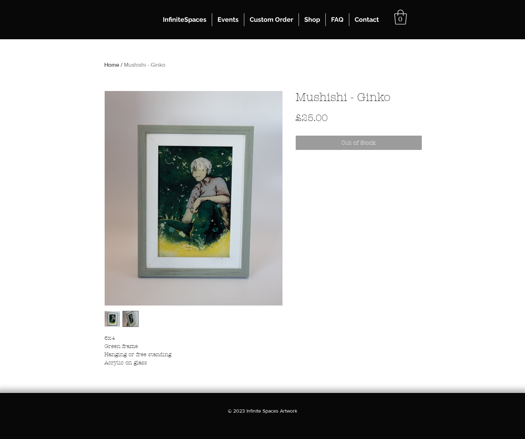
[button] (400, 17)
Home (111, 65)
